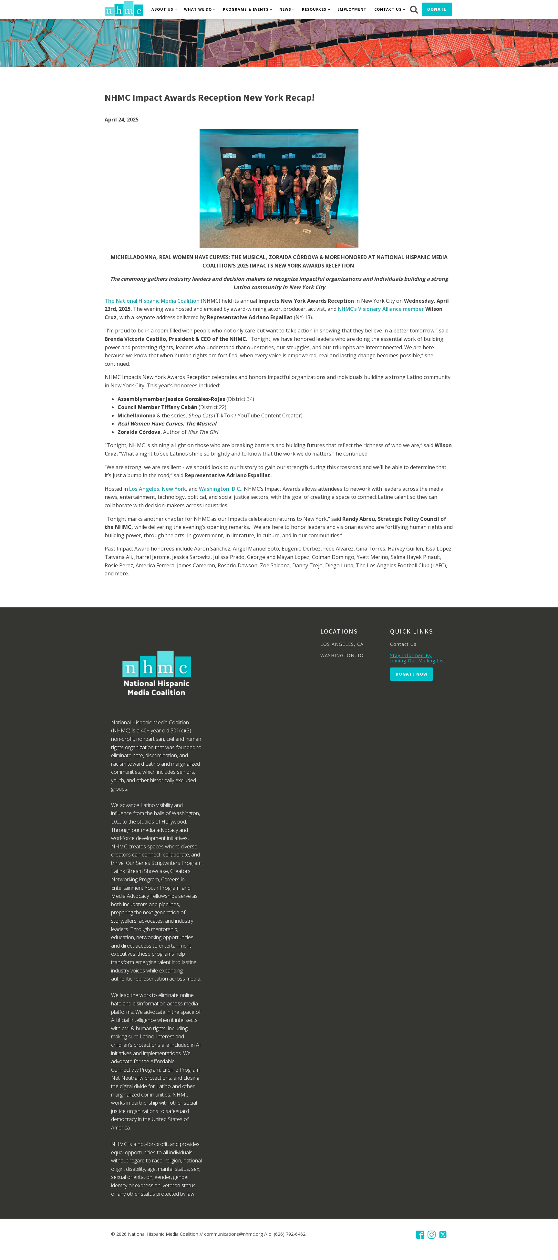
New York (174, 488)
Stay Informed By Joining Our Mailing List (418, 658)
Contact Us (388, 9)
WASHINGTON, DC (342, 655)
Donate (437, 9)
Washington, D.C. (220, 488)
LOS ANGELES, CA (342, 644)
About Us (162, 9)
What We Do (198, 9)
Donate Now (412, 674)
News (285, 9)
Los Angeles (144, 488)
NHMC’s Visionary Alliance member (381, 308)
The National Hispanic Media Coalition (152, 300)
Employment (352, 9)
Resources (314, 9)
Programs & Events (246, 9)
